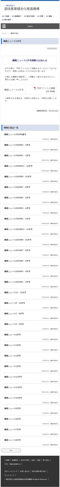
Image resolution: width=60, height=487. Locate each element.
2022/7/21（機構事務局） (50, 424)
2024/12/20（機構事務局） (50, 223)
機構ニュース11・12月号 (15, 292)
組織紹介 (15, 460)
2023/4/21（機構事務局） (50, 329)
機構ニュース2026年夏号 (15, 134)
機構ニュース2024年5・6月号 (17, 261)
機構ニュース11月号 (13, 387)
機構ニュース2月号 (12, 356)
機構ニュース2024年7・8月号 (17, 250)
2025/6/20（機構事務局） (50, 192)
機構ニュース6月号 (12, 440)
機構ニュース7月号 (12, 429)
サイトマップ (9, 475)
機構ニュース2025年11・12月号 (18, 166)
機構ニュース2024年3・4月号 (17, 271)
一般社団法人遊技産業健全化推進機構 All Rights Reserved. (26, 479)
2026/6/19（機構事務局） (50, 139)
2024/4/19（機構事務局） (50, 265)
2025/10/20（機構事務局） (50, 171)
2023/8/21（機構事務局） (50, 308)
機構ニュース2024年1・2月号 (17, 282)
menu (30, 26)
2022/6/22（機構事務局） (50, 434)
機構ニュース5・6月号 (14, 324)
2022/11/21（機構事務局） (50, 381)
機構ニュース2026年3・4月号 (17, 145)
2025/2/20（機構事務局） (50, 213)
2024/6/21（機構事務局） (50, 255)
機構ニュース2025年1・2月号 (17, 219)
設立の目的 (25, 460)
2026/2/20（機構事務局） (50, 150)
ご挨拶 (7, 460)
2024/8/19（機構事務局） (50, 244)
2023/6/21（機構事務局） (50, 318)
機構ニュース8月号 (12, 419)
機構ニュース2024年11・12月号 (18, 229)
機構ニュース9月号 (12, 408)
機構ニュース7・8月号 (14, 313)
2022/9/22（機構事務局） (50, 402)
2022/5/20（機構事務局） (50, 445)
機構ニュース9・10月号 (14, 303)
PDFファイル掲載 (46, 88)
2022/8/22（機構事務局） (50, 413)
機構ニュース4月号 (12, 335)
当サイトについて (11, 471)
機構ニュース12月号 (13, 377)
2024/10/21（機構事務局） (50, 234)
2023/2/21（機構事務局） (50, 350)
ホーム (4, 33)
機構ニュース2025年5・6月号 (17, 198)
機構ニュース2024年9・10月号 (17, 240)
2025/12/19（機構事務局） (50, 160)
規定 (38, 460)
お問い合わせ (25, 471)
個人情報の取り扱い (39, 471)
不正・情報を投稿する (13, 464)
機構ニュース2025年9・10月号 (17, 176)
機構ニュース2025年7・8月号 (17, 187)
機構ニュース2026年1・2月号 (17, 155)
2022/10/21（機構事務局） (50, 392)
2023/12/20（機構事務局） (50, 287)
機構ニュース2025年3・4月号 (17, 208)
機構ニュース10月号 (13, 398)
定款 (33, 460)
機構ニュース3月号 (12, 345)
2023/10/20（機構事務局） (50, 297)
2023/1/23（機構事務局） (50, 360)
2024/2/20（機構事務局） (50, 276)
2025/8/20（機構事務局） (50, 181)
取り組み (46, 460)
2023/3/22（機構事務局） (50, 339)
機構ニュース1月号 (14, 89)
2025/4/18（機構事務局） (50, 202)
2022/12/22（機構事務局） (50, 371)
